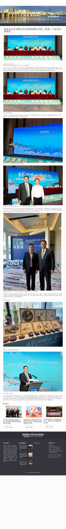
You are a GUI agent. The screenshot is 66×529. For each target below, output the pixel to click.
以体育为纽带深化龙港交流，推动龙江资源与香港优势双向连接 (12, 421)
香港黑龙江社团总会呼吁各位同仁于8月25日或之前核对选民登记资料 (33, 421)
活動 (30, 19)
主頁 (18, 19)
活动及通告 (24, 19)
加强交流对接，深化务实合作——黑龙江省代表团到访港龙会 (52, 421)
